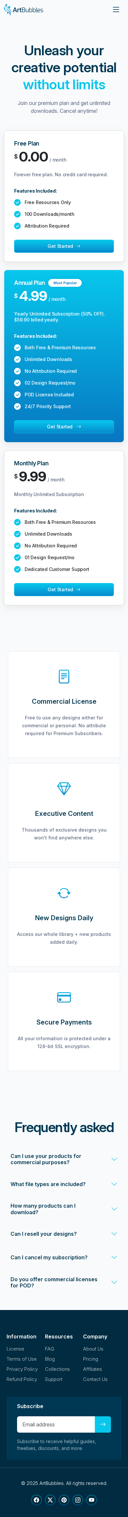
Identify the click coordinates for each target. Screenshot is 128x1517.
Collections (57, 1369)
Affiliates (92, 1369)
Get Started (61, 246)
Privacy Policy (22, 1369)
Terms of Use (22, 1358)
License (15, 1348)
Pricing (90, 1358)
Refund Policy (22, 1379)
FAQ (49, 1348)
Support (53, 1379)
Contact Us (95, 1379)
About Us (93, 1348)
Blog (50, 1358)
